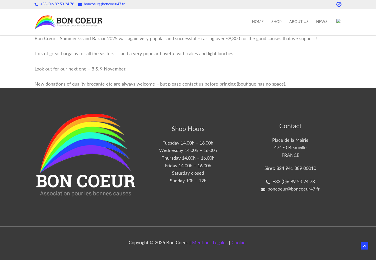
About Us (298, 22)
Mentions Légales (210, 243)
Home (258, 22)
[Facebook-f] (338, 4)
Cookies (239, 243)
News (321, 22)
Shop (276, 22)
